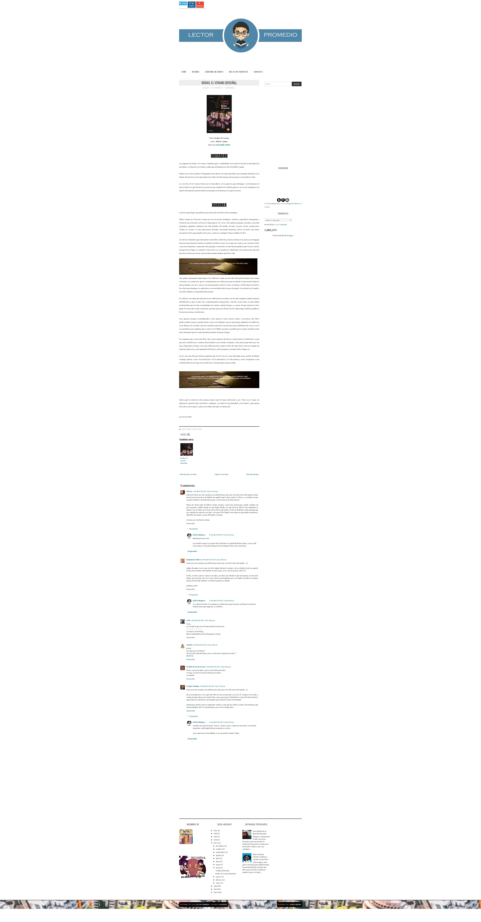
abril (218, 868)
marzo (218, 877)
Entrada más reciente (188, 474)
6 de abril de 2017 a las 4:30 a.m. (214, 560)
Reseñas (195, 71)
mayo (218, 865)
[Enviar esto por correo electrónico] (181, 434)
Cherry (189, 491)
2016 (216, 886)
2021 (216, 831)
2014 (216, 892)
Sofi (188, 620)
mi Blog (272, 203)
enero (218, 883)
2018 (216, 840)
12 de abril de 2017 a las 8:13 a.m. (221, 535)
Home (184, 71)
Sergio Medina (192, 686)
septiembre (220, 852)
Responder (190, 523)
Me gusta (191, 5)
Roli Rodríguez (199, 535)
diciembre (220, 846)
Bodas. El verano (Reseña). (219, 82)
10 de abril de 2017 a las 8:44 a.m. (218, 667)
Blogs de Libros (293, 203)
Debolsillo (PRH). (223, 145)
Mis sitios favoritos (238, 71)
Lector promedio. (203, 904)
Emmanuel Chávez (194, 560)
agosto (219, 855)
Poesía (194, 429)
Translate (283, 225)
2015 (216, 889)
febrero (219, 880)
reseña (199, 429)
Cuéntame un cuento (214, 71)
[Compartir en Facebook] (188, 434)
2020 (216, 834)
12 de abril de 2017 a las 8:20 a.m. (221, 722)
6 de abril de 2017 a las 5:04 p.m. (203, 620)
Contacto (258, 71)
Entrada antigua (252, 474)
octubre (219, 849)
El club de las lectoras (195, 667)
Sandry (189, 645)
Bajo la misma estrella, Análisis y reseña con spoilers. (261, 856)
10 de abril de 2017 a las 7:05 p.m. (212, 686)
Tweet (184, 3)
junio (218, 861)
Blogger (290, 235)
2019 (216, 837)
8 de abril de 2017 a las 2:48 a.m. (205, 645)
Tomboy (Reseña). (222, 871)
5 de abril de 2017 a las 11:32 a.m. (205, 491)
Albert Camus (186, 429)
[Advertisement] (198, 796)
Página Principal (221, 474)
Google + (200, 6)
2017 (216, 843)
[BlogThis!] (184, 434)
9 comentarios (230, 87)
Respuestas (193, 529)
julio (218, 858)
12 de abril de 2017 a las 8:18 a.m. (221, 601)
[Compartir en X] (186, 434)
